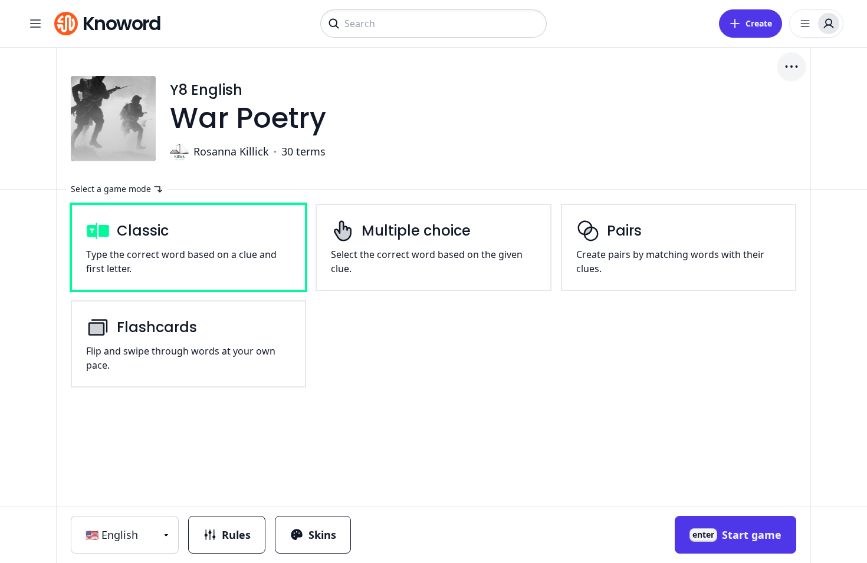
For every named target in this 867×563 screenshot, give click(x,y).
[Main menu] (35, 23)
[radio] (188, 247)
